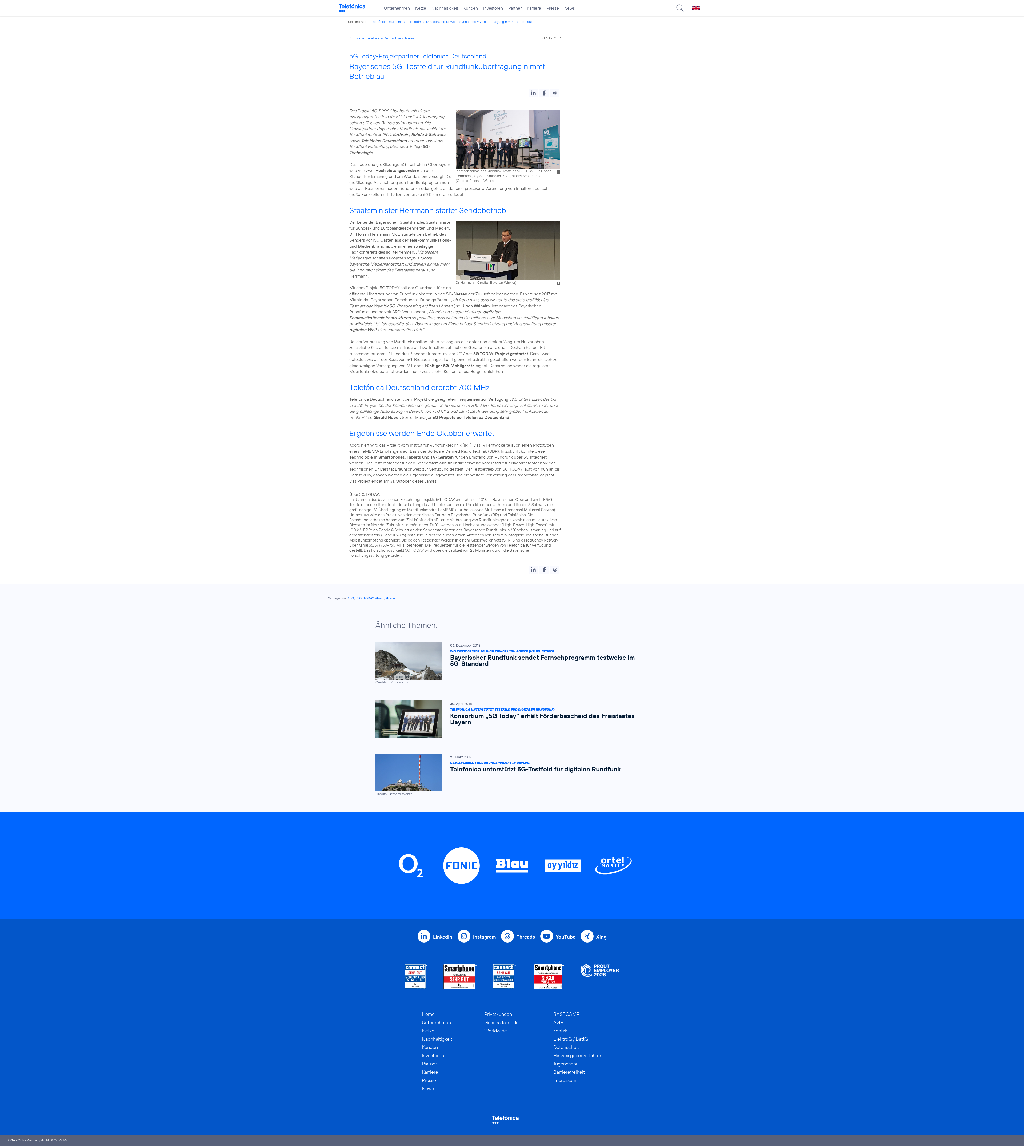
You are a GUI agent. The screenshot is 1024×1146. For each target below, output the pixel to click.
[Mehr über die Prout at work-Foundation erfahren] (599, 976)
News (569, 8)
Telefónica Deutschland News (432, 21)
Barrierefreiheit (569, 1072)
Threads (526, 937)
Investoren (493, 8)
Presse (552, 8)
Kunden (470, 8)
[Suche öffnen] (680, 8)
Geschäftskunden (502, 1022)
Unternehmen (397, 8)
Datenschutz (566, 1047)
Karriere (534, 8)
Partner (515, 8)
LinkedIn (442, 937)
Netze (420, 8)
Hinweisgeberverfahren (577, 1055)
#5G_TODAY (364, 598)
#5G (351, 598)
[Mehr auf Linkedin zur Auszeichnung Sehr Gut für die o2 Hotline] (504, 976)
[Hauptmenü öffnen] (328, 8)
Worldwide (495, 1031)
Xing (601, 937)
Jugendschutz (567, 1064)
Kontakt (561, 1031)
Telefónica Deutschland (389, 21)
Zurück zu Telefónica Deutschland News (381, 38)
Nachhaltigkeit (444, 8)
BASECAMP (566, 1014)
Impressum (564, 1080)
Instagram (484, 937)
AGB (558, 1022)
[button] (533, 93)
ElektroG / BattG (570, 1039)
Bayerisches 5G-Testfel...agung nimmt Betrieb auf (495, 21)
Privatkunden (498, 1014)
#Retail (390, 598)
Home (428, 1014)
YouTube (565, 937)
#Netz (379, 598)
